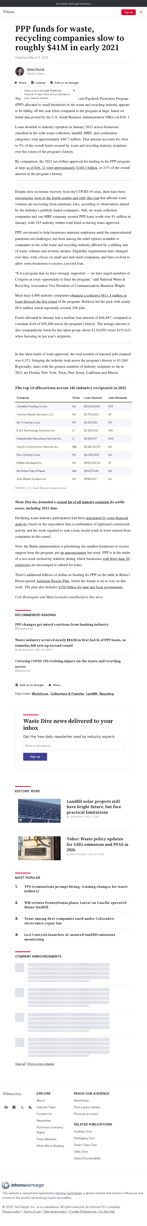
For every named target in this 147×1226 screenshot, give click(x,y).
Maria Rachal (35, 69)
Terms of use (32, 1211)
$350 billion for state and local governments (90, 586)
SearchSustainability (87, 1158)
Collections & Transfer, (68, 694)
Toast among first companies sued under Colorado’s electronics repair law (69, 920)
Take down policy (55, 1211)
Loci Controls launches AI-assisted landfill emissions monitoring (69, 936)
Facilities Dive (83, 1131)
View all (20, 1064)
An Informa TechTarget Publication (73, 3)
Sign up (128, 12)
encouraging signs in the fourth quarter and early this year (57, 197)
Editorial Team (46, 1107)
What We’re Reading (50, 1146)
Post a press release (41, 1064)
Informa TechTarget (68, 1193)
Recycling (107, 694)
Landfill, (92, 694)
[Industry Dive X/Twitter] (22, 1107)
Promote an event (86, 1114)
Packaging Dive (84, 1138)
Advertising (81, 1100)
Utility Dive (81, 1151)
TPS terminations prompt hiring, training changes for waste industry (76, 888)
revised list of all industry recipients (83, 501)
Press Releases (46, 1139)
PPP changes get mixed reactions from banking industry (62, 624)
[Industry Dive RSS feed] (30, 1107)
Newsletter (44, 1120)
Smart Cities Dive (85, 1145)
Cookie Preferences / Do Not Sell (91, 1211)
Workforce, (41, 694)
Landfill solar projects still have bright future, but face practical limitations (94, 806)
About (41, 1100)
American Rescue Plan (52, 580)
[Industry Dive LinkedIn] (6, 1107)
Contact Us (44, 1114)
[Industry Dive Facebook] (14, 1107)
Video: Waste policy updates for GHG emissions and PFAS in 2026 (97, 844)
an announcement (73, 552)
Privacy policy (11, 1211)
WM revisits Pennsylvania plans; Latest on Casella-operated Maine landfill (75, 904)
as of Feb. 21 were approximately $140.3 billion (62, 167)
